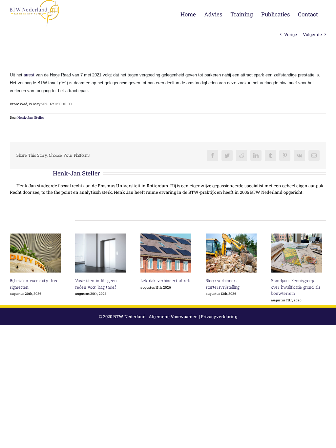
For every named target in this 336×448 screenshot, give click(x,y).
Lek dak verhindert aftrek (165, 280)
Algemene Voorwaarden (173, 316)
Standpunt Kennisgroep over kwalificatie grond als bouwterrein (295, 287)
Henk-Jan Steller (30, 117)
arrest (29, 74)
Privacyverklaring (219, 316)
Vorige (290, 34)
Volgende (312, 34)
